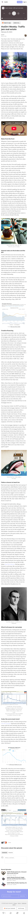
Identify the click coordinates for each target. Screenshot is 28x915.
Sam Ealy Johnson (10, 564)
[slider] (12, 18)
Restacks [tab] (11, 852)
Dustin (2, 34)
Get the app (21, 908)
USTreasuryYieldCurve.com (15, 764)
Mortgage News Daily (15, 326)
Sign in (25, 2)
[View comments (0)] (10, 913)
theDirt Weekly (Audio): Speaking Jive (17, 883)
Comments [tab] (4, 852)
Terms (19, 903)
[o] (3, 873)
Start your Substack (10, 908)
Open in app (7, 22)
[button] (4, 13)
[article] (14, 873)
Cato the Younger (6, 724)
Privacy (15, 903)
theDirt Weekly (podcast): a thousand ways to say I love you (16, 872)
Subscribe (19, 2)
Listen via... (17, 22)
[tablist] (7, 852)
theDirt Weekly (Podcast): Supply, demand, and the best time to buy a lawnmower (16, 878)
